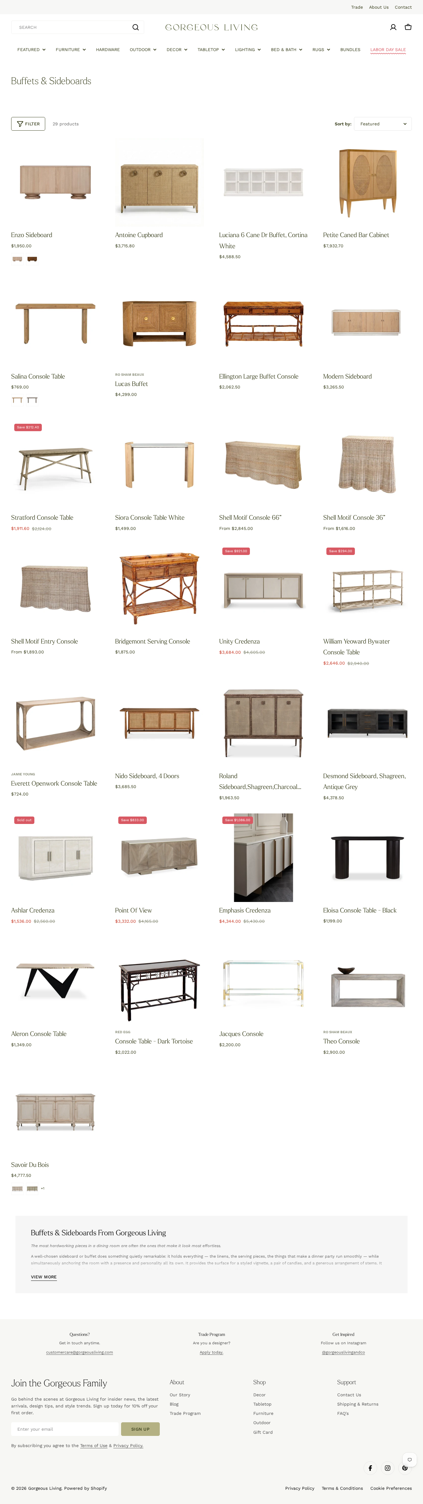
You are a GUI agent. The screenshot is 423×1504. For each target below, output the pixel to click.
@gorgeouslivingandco (343, 1352)
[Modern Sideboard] (367, 324)
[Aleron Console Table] (55, 981)
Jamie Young (23, 774)
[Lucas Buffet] (159, 324)
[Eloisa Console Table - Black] (367, 857)
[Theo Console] (367, 981)
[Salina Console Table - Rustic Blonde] (17, 400)
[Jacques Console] (263, 981)
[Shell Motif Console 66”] (263, 465)
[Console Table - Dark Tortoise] (159, 981)
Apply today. (211, 1352)
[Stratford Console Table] (55, 465)
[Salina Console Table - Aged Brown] (32, 400)
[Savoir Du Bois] (55, 1112)
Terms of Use (93, 1445)
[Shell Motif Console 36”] (367, 465)
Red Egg (122, 1032)
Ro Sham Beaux (129, 375)
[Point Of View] (159, 857)
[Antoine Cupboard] (159, 182)
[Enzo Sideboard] (55, 182)
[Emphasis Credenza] (263, 857)
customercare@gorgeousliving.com (79, 1352)
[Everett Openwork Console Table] (55, 723)
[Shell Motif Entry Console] (55, 588)
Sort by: (343, 123)
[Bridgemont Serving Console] (159, 588)
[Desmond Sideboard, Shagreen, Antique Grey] (367, 723)
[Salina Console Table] (55, 324)
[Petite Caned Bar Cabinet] (367, 182)
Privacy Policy (299, 1488)
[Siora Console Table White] (159, 465)
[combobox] (77, 27)
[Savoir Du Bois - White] (17, 1189)
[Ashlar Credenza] (55, 857)
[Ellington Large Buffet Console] (263, 324)
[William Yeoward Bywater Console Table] (367, 588)
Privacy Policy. (128, 1445)
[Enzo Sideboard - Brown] (32, 259)
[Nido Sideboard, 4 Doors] (159, 723)
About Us (379, 7)
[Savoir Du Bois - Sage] (32, 1189)
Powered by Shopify (85, 1488)
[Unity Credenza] (263, 588)
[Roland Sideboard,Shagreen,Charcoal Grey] (263, 723)
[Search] (135, 27)
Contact (403, 7)
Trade (357, 7)
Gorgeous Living (44, 1488)
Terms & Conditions (342, 1488)
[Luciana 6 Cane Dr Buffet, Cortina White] (263, 182)
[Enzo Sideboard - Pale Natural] (17, 259)
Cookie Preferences (391, 1488)
